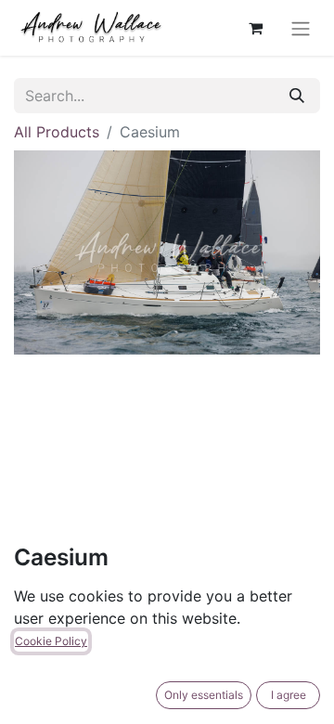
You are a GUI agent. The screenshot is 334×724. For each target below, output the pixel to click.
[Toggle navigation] (300, 27)
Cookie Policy (51, 641)
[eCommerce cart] (255, 27)
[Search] (297, 95)
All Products (56, 132)
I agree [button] (288, 695)
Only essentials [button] (203, 695)
